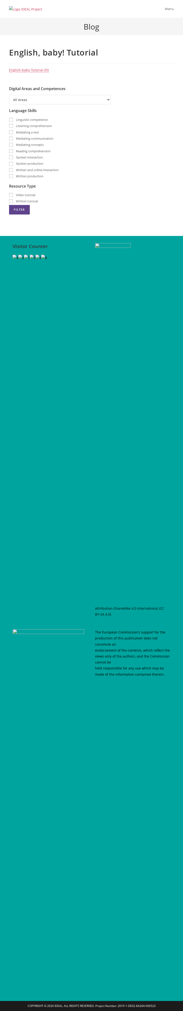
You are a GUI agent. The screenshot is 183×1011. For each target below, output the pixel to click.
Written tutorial (26, 201)
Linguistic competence (31, 119)
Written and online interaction (37, 170)
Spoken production (29, 163)
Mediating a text (27, 132)
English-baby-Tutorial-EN (29, 70)
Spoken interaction (29, 157)
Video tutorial (25, 195)
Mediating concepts (29, 145)
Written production (29, 176)
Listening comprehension (33, 126)
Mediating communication (34, 138)
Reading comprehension (33, 151)
